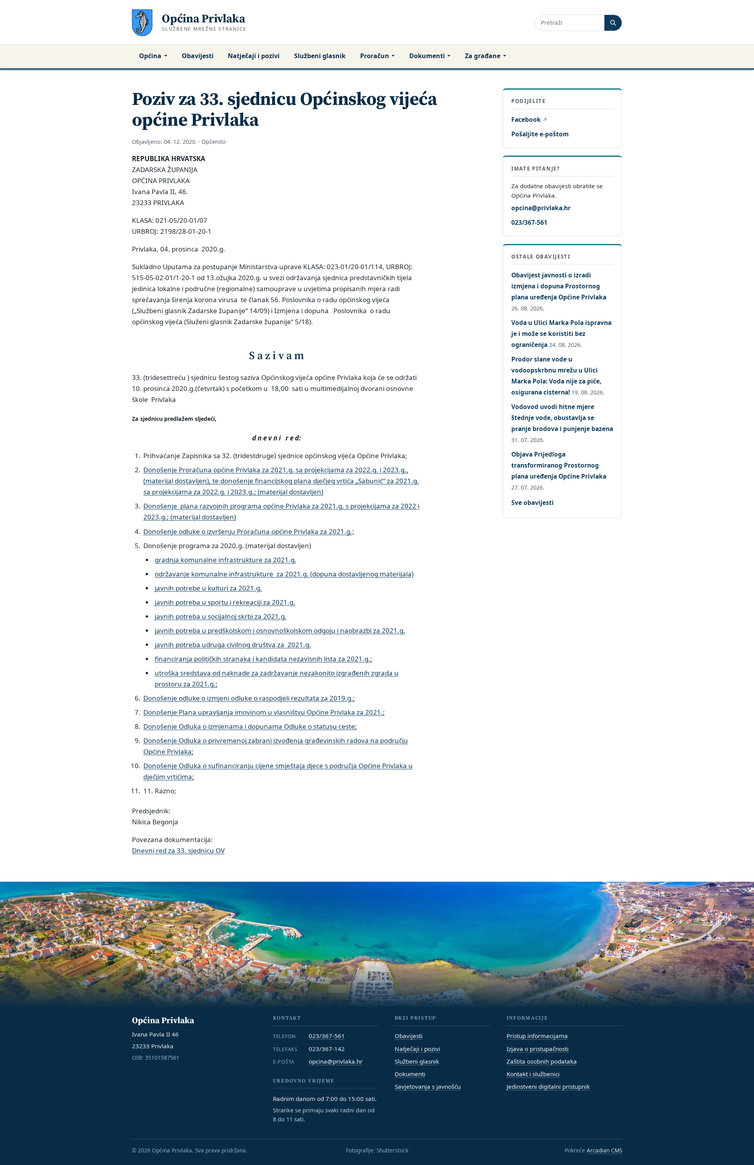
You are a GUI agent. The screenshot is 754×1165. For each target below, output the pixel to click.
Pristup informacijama (537, 1036)
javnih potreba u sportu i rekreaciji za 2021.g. (225, 602)
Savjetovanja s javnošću (428, 1086)
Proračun (374, 55)
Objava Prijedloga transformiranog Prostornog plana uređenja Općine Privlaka (558, 465)
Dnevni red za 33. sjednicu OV (178, 850)
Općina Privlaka (203, 18)
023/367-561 (529, 222)
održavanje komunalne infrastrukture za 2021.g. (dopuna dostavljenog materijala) (284, 573)
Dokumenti (427, 55)
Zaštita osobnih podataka (542, 1061)
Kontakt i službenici (533, 1074)
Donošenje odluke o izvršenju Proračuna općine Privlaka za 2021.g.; (248, 531)
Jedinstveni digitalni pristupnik (548, 1086)
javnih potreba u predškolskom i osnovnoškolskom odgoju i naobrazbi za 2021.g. (280, 630)
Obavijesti (198, 55)
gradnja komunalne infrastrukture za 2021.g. (225, 559)
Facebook (529, 119)
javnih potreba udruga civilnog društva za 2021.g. (233, 644)
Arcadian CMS (604, 1150)
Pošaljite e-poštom (540, 134)
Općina (150, 55)
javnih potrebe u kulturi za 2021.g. (208, 588)
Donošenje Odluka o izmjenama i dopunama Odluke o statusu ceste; (250, 726)
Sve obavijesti (532, 502)
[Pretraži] (613, 22)
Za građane (482, 55)
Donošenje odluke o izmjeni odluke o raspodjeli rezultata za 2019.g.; (249, 698)
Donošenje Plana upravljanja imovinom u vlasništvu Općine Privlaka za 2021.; (264, 712)
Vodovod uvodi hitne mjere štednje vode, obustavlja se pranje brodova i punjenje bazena (562, 417)
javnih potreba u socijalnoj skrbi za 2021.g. (221, 616)
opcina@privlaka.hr (541, 207)
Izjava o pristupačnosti (538, 1049)
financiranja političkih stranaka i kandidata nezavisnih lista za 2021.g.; (263, 658)
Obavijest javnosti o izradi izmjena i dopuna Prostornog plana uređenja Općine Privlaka (558, 286)
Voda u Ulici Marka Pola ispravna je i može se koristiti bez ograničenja (561, 333)
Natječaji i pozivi (254, 55)
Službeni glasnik (320, 55)
